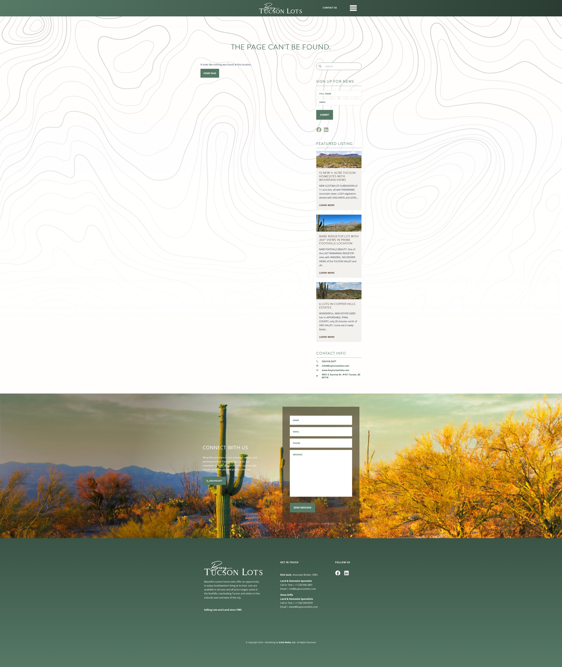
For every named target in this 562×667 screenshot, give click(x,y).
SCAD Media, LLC (287, 642)
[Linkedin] (326, 129)
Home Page (209, 73)
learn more (327, 205)
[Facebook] (318, 129)
